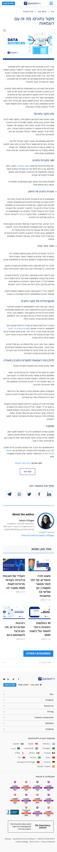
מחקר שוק (42, 11)
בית (52, 11)
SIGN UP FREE (8, 3)
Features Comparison (44, 717)
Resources (49, 706)
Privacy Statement (48, 842)
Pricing (50, 712)
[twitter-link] (13, 679)
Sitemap (8, 839)
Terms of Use (34, 842)
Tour (52, 694)
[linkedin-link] (8, 679)
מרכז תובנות (28, 11)
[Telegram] (9, 494)
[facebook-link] (18, 679)
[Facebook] (39, 494)
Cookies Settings (21, 842)
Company (49, 729)
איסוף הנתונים (24, 166)
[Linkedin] (49, 494)
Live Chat (35, 685)
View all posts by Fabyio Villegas (38, 535)
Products (50, 700)
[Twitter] (29, 494)
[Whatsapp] (19, 494)
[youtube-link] (4, 679)
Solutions (49, 723)
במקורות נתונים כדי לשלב (19, 328)
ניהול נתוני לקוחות (23, 463)
